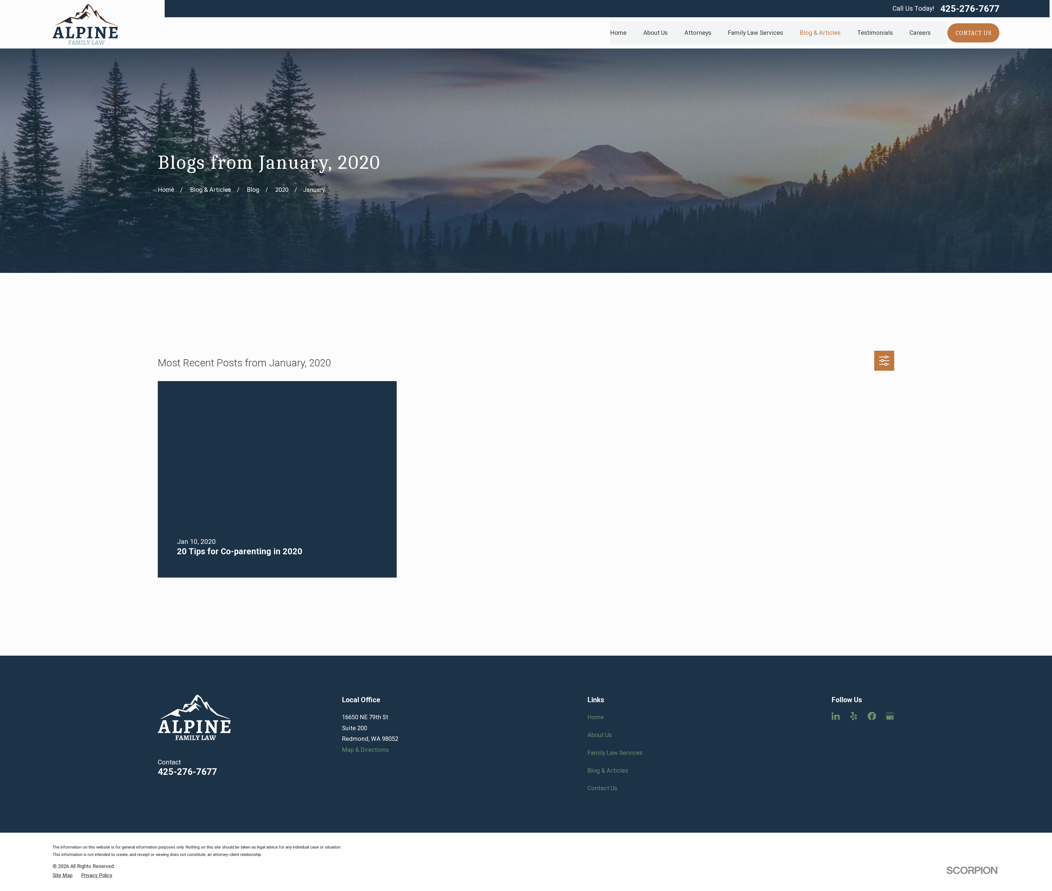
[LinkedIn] (835, 716)
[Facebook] (872, 716)
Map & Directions (365, 749)
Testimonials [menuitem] (875, 32)
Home (595, 717)
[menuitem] (63, 875)
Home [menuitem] (618, 32)
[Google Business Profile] (890, 716)
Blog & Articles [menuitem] (820, 32)
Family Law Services (614, 752)
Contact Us (602, 788)
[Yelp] (854, 716)
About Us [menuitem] (655, 32)
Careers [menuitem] (920, 32)
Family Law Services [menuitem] (755, 32)
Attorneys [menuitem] (697, 32)
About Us (599, 735)
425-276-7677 (969, 8)
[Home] (85, 24)
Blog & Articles (607, 770)
